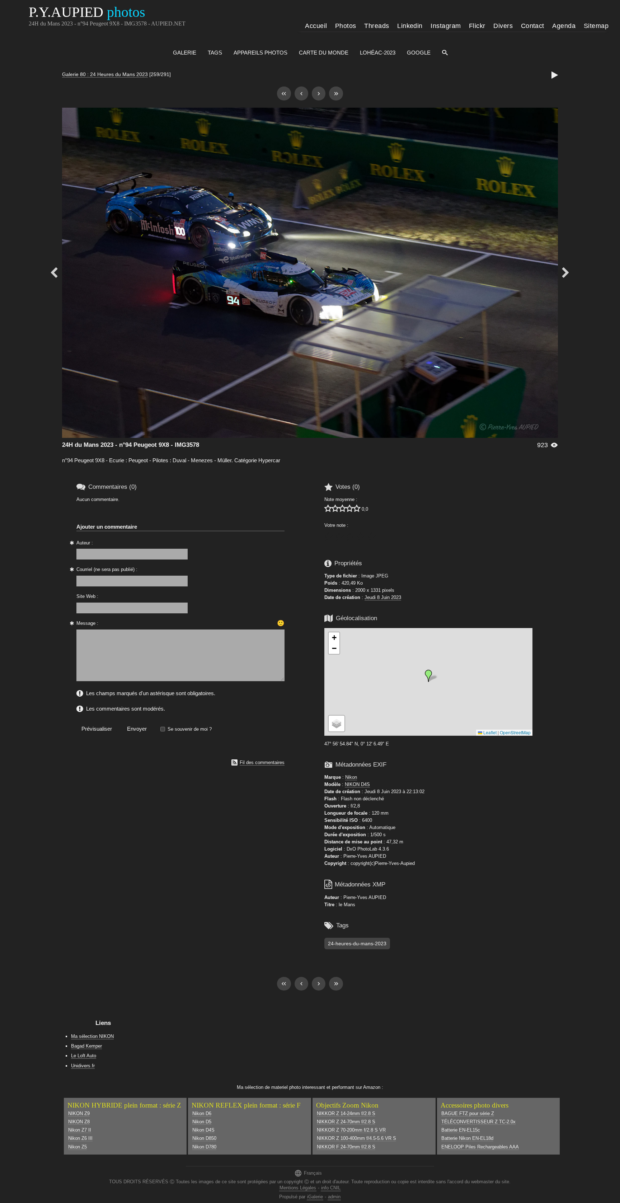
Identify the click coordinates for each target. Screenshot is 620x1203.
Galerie (184, 53)
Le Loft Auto (83, 1055)
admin (334, 1196)
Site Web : (87, 596)
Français (308, 1173)
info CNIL (330, 1187)
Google (419, 53)
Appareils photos (260, 53)
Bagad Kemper (86, 1046)
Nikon (351, 777)
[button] (428, 676)
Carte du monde (323, 53)
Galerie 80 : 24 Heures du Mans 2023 (105, 74)
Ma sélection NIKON (92, 1036)
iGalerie (315, 1196)
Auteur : (84, 543)
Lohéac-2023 (377, 53)
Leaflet (489, 732)
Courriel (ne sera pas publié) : (106, 569)
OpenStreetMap (515, 732)
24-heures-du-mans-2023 (357, 943)
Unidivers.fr (83, 1065)
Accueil (316, 25)
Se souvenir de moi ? (190, 729)
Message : (87, 623)
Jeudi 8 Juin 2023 (383, 597)
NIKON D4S (357, 784)
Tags (215, 53)
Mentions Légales (298, 1187)
